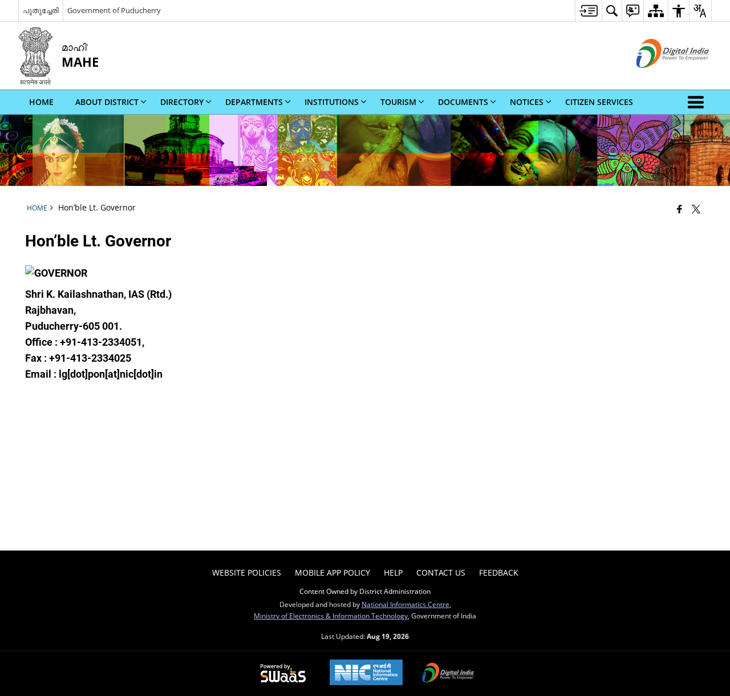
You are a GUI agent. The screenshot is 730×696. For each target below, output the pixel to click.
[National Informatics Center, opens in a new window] (366, 673)
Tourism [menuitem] (398, 101)
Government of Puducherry (114, 10)
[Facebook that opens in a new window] (679, 208)
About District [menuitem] (107, 101)
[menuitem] (588, 10)
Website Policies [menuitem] (246, 572)
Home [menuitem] (41, 101)
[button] (698, 102)
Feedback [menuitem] (498, 572)
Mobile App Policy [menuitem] (332, 572)
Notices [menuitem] (527, 101)
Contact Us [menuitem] (440, 572)
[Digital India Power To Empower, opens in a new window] (448, 674)
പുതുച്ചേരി (41, 10)
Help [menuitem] (393, 572)
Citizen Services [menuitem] (599, 101)
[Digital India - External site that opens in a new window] (658, 77)
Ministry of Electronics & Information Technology (331, 615)
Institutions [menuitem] (332, 101)
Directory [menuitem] (182, 101)
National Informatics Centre (405, 604)
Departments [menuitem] (254, 101)
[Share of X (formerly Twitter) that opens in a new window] (696, 208)
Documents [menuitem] (463, 101)
